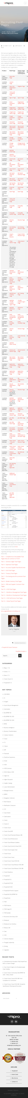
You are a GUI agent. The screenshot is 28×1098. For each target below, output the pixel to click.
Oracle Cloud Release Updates (12, 842)
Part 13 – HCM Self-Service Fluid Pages (12, 598)
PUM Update (7, 913)
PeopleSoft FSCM (8, 883)
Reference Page (20, 308)
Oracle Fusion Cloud (9, 857)
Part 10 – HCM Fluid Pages (8, 589)
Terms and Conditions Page (12, 93)
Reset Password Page (11, 103)
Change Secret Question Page (11, 145)
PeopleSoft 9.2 (7, 879)
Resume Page (11, 220)
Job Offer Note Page (12, 422)
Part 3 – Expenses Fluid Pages (9, 564)
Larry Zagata (18, 45)
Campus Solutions (8, 735)
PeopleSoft (7, 682)
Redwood (6, 920)
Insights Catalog (8, 783)
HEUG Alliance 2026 (9, 772)
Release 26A (7, 927)
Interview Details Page (12, 414)
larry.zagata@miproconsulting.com (10, 611)
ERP (5, 750)
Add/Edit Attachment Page (12, 272)
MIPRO (5, 794)
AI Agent (6, 701)
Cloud (5, 738)
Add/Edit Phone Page (12, 155)
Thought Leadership (9, 942)
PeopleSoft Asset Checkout (9, 647)
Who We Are (15, 1078)
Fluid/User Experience (20, 643)
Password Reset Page (12, 122)
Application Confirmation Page (12, 365)
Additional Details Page (12, 474)
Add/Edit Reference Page (12, 309)
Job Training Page (21, 294)
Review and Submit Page (12, 350)
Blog (8, 32)
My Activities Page (21, 384)
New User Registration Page (12, 88)
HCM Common (8, 768)
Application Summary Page (12, 372)
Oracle (5, 820)
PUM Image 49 (7, 909)
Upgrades (6, 950)
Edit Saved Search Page (12, 179)
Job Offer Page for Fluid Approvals (11, 495)
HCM (5, 764)
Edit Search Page (20, 179)
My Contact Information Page (12, 133)
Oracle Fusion (7, 853)
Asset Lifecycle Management (11, 705)
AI (4, 698)
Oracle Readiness (8, 872)
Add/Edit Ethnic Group (12, 343)
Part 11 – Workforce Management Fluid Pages (14, 592)
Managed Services (8, 790)
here (16, 547)
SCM (5, 935)
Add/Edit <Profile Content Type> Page (12, 302)
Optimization (7, 816)
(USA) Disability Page (11, 323)
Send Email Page (20, 188)
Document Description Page (12, 429)
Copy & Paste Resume (11, 235)
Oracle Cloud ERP (8, 831)
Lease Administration (9, 787)
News (5, 675)
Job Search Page (20, 159)
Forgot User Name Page (12, 112)
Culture (6, 746)
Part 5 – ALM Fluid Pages (8, 570)
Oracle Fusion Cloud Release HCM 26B (13, 864)
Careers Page (11, 82)
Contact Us (15, 1081)
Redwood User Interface (10, 924)
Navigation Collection (9, 798)
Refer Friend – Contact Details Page (12, 448)
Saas (5, 931)
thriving (6, 946)
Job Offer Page (11, 418)
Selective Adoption (8, 939)
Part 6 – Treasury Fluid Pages (9, 573)
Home (4, 32)
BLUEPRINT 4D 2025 (9, 716)
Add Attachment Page (21, 272)
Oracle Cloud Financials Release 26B (13, 835)
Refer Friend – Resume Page (12, 442)
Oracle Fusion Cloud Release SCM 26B (13, 868)
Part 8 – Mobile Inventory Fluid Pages (11, 581)
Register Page (21, 86)
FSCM (5, 761)
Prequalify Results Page (12, 213)
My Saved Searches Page (11, 174)
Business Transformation (10, 731)
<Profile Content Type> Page (21, 302)
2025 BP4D (7, 694)
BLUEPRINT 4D (7, 712)
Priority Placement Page (20, 279)
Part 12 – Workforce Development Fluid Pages (14, 595)
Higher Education (8, 779)
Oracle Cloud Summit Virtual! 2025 (12, 846)
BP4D (5, 724)
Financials (6, 753)
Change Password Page (11, 139)
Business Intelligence (9, 727)
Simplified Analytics (21, 651)
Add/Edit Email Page (12, 151)
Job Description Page (12, 164)
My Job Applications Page (12, 385)
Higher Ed (6, 776)
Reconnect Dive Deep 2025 (11, 916)
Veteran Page (11, 329)
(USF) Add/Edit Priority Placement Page (12, 280)
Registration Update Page (21, 102)
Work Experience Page (20, 287)
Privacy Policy (13, 1090)
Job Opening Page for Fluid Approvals (12, 465)
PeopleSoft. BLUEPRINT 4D (10, 894)
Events (5, 671)
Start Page (12, 191)
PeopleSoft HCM (8, 887)
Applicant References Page (12, 409)
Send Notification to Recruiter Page (12, 436)
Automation (7, 709)
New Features (7, 801)
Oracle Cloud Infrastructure (11, 839)
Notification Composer (10, 805)
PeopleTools (7, 898)
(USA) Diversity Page (11, 337)
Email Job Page (11, 188)
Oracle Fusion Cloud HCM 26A (11, 861)
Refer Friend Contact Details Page (21, 448)
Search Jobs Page (12, 159)
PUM (5, 901)
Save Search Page (12, 169)
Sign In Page (12, 97)
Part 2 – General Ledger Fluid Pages (11, 561)
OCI (5, 809)
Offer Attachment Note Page (21, 423)
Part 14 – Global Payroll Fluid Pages (11, 601)
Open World (7, 813)
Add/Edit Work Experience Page (12, 288)
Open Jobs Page (12, 77)
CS (4, 742)
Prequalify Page (11, 206)
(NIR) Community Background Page (12, 316)
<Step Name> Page (12, 241)
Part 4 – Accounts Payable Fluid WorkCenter (13, 567)
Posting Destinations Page (12, 484)
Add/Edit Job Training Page (12, 295)
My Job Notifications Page (12, 380)
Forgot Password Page (11, 117)
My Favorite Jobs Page (12, 183)
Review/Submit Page (21, 350)
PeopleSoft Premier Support (11, 890)
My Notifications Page (21, 380)
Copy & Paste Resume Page (21, 234)
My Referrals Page (21, 452)
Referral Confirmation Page (12, 453)
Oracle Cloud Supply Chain (10, 850)
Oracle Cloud (7, 679)
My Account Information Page (12, 127)
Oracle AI (6, 824)
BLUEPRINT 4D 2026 (9, 720)
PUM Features (7, 905)
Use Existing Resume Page (12, 228)
